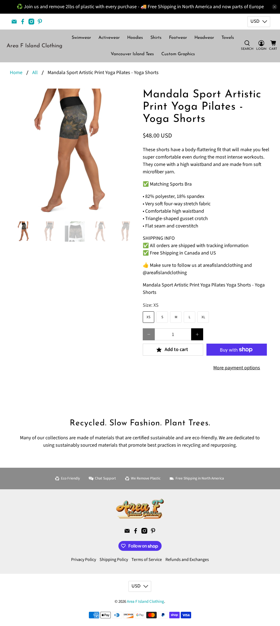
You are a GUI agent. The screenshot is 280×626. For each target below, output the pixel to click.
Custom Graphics (178, 54)
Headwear (204, 38)
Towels (227, 38)
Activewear (109, 38)
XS (148, 317)
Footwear (178, 38)
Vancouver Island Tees (132, 54)
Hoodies (135, 38)
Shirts (156, 38)
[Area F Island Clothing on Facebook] (23, 22)
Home (16, 72)
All (35, 72)
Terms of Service (147, 560)
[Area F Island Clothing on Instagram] (31, 22)
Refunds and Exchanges (187, 560)
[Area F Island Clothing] (140, 508)
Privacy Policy (83, 560)
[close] (274, 7)
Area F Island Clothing (34, 46)
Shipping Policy (114, 560)
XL (203, 317)
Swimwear (81, 38)
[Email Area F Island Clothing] (14, 22)
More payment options (236, 367)
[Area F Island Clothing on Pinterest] (40, 22)
